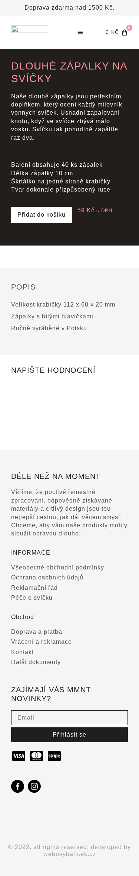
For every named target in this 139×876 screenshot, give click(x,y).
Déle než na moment (55, 476)
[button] (80, 32)
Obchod (22, 617)
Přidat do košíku (41, 215)
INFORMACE (30, 552)
